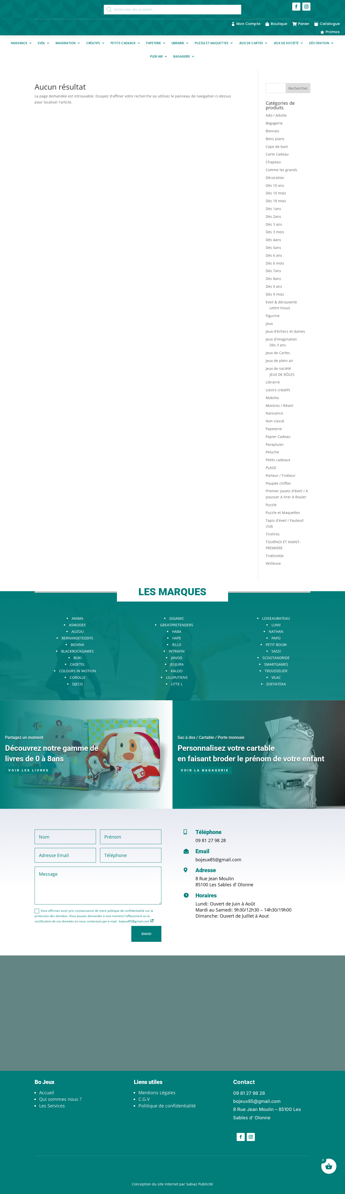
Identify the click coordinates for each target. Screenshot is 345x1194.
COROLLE (77, 677)
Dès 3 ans (274, 224)
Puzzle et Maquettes (211, 43)
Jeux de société (286, 43)
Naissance (19, 43)
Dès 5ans (273, 247)
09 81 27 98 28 (210, 840)
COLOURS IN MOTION (77, 670)
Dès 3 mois (275, 231)
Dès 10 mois (276, 193)
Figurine (273, 315)
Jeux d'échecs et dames (285, 331)
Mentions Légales (157, 1092)
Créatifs (93, 43)
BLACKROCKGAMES (77, 651)
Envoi (146, 933)
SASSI (276, 651)
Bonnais (272, 130)
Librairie (177, 43)
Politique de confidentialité (167, 1106)
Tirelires (273, 534)
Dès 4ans (273, 239)
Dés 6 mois (275, 263)
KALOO (177, 670)
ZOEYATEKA (276, 684)
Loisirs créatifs (278, 389)
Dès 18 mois (276, 200)
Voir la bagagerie (205, 770)
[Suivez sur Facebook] (296, 7)
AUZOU (77, 631)
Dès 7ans (273, 270)
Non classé (275, 421)
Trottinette (275, 555)
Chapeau (273, 162)
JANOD (176, 657)
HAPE (176, 638)
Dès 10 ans (275, 185)
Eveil (41, 43)
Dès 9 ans (274, 286)
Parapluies (275, 444)
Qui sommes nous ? (60, 1099)
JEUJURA (177, 664)
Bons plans (275, 138)
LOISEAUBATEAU (276, 618)
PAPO (276, 638)
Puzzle (271, 504)
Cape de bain (277, 146)
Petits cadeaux (123, 43)
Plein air (156, 56)
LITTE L (177, 684)
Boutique (279, 23)
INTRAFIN (177, 651)
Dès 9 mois (275, 294)
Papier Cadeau (278, 436)
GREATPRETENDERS (176, 624)
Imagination (66, 43)
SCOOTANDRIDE (276, 657)
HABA (176, 631)
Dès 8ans (273, 278)
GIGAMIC (176, 618)
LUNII (276, 624)
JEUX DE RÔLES (281, 374)
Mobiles (272, 397)
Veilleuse (273, 563)
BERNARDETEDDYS (77, 638)
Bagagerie (181, 56)
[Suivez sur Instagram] (306, 7)
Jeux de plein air (279, 360)
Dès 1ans (273, 208)
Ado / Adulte (276, 115)
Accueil (46, 1092)
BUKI (77, 657)
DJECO (77, 684)
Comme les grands (281, 169)
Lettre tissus (279, 307)
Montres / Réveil (279, 405)
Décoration (319, 43)
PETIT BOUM (276, 644)
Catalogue (330, 23)
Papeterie (153, 43)
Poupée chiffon (278, 483)
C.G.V (144, 1099)
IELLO (176, 644)
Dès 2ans (273, 216)
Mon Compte (248, 23)
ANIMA (77, 618)
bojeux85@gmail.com (218, 859)
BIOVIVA (77, 644)
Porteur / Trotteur (280, 475)
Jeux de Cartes (251, 43)
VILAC (276, 677)
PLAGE (271, 467)
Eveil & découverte (281, 302)
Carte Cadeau (277, 154)
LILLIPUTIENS (177, 677)
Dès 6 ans (274, 255)
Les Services (52, 1106)
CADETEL (77, 664)
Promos (333, 31)
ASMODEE (77, 624)
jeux (269, 323)
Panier (303, 23)
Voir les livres (28, 770)
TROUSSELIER (276, 670)
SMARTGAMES (276, 664)
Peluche (272, 452)
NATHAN (276, 631)
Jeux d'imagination (281, 339)
